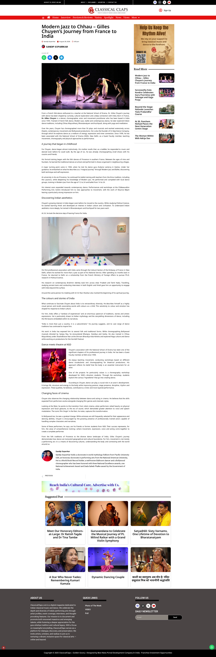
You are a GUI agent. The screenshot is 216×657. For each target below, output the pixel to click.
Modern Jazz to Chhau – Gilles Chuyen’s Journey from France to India (145, 79)
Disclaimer (92, 2)
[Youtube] (169, 2)
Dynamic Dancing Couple (108, 577)
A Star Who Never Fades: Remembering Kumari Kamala (65, 580)
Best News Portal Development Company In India (119, 652)
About (83, 2)
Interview (66, 18)
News (118, 18)
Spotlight (108, 18)
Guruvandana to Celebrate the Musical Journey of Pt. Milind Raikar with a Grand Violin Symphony (108, 535)
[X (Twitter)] (55, 57)
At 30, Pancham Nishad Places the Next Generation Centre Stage (144, 125)
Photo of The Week (93, 605)
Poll (86, 613)
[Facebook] (155, 2)
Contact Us (112, 2)
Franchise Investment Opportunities (156, 652)
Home (55, 18)
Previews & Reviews (82, 18)
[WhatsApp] (44, 57)
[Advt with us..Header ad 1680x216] (85, 491)
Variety (98, 18)
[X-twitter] (164, 2)
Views (126, 18)
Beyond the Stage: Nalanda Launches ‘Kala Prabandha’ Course (144, 110)
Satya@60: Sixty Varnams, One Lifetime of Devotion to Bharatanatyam (151, 534)
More (134, 18)
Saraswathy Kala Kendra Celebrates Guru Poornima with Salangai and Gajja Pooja (145, 95)
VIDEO (88, 609)
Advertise (101, 2)
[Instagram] (160, 2)
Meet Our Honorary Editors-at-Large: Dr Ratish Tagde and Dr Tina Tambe (65, 534)
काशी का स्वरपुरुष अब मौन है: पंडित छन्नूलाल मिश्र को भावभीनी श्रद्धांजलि (151, 578)
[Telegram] (61, 57)
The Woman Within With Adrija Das (144, 137)
